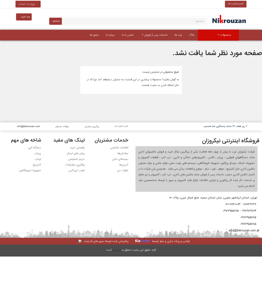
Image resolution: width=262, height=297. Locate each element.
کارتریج (37, 164)
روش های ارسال (76, 153)
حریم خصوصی (76, 159)
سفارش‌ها (122, 153)
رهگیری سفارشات (75, 164)
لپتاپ (38, 159)
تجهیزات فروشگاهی (30, 170)
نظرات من (122, 170)
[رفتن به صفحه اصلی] (244, 35)
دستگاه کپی (34, 147)
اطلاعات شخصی (119, 147)
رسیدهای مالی (120, 159)
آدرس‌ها (123, 164)
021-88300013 (236, 4)
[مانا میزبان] (80, 241)
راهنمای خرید (77, 147)
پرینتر (38, 153)
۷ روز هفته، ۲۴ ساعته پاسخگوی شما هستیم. (225, 126)
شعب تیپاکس (77, 170)
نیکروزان (116, 250)
